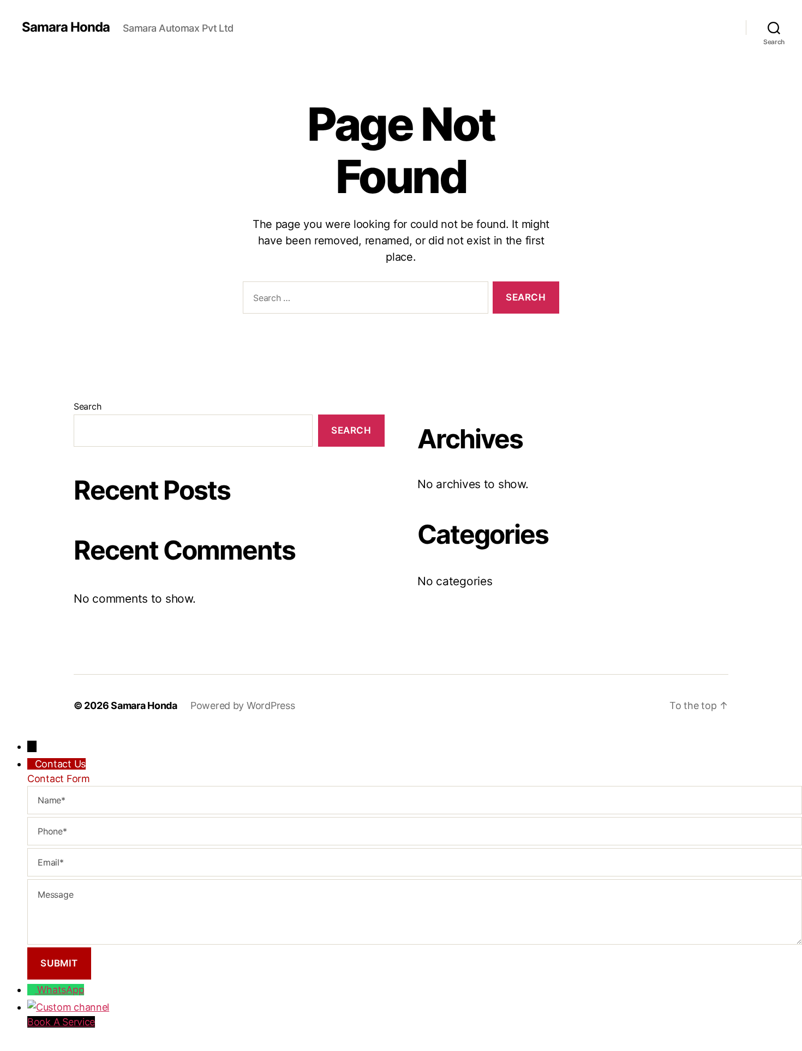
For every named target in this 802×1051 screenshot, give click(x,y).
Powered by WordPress (242, 705)
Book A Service (61, 1022)
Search (87, 406)
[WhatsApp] (32, 989)
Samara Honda (66, 27)
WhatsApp (60, 989)
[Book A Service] (414, 1007)
